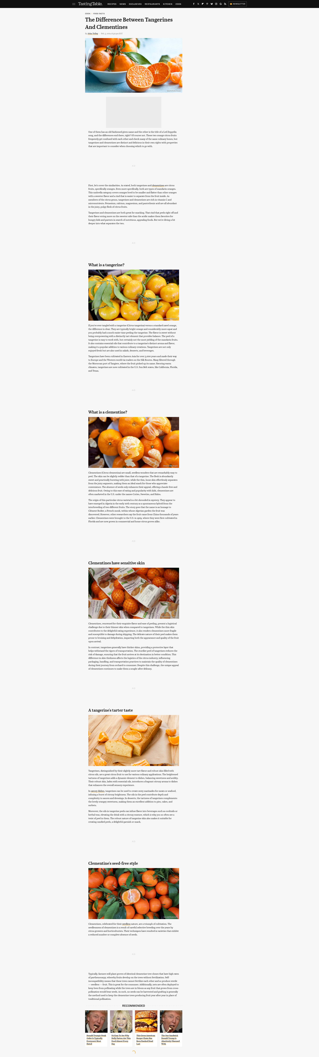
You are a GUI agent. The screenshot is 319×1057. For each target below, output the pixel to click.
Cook (178, 3)
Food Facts (99, 13)
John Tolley (93, 33)
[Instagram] (216, 4)
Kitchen (167, 3)
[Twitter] (198, 4)
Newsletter (239, 4)
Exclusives (135, 3)
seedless (126, 923)
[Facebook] (194, 4)
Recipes (112, 3)
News (123, 3)
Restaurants (152, 3)
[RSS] (225, 4)
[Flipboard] (202, 4)
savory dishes (97, 790)
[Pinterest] (207, 4)
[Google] (220, 4)
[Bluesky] (211, 4)
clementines (158, 185)
